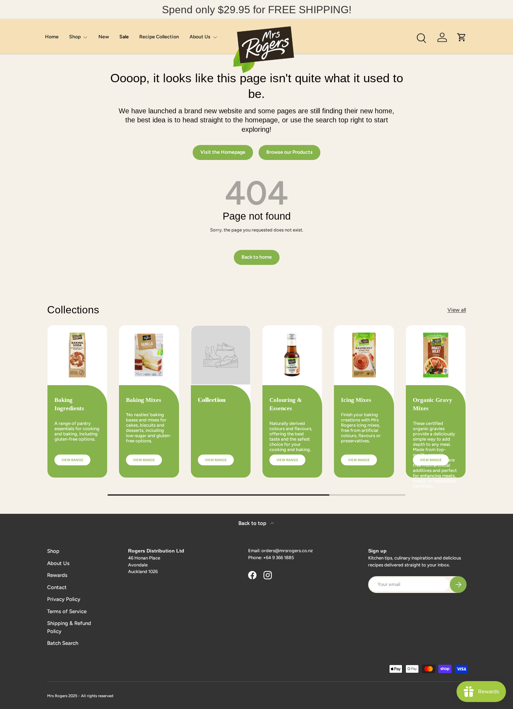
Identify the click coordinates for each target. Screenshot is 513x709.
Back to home (256, 257)
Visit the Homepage (222, 152)
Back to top (253, 523)
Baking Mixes (143, 400)
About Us (199, 37)
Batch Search (62, 643)
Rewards (57, 575)
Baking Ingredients (69, 404)
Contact (57, 587)
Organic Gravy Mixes (432, 404)
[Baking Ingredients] (77, 355)
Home (52, 37)
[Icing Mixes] (363, 355)
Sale (124, 37)
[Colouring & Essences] (292, 355)
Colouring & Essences (285, 404)
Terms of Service (67, 611)
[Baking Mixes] (148, 355)
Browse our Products (289, 152)
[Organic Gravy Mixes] (435, 355)
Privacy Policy (63, 599)
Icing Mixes (356, 400)
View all (456, 310)
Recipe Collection (159, 37)
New (103, 37)
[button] (461, 37)
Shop (75, 37)
